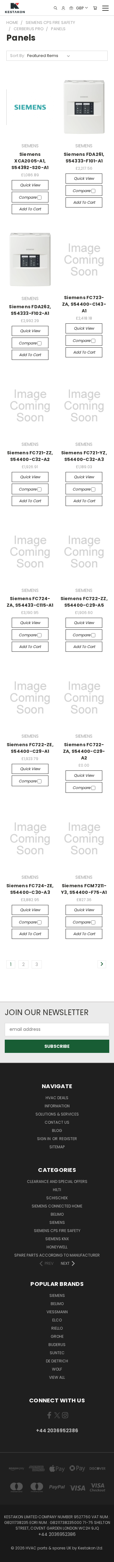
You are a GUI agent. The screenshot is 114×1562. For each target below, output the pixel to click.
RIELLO (57, 1328)
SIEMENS (57, 1222)
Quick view (30, 185)
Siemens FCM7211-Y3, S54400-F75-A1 (84, 889)
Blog (57, 1130)
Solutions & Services (57, 1114)
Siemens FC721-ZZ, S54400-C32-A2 (30, 456)
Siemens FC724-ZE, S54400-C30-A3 (30, 889)
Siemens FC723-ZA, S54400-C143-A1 (84, 304)
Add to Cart (30, 209)
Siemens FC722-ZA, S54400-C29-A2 (84, 751)
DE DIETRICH (57, 1361)
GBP (80, 7)
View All (57, 1377)
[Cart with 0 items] (95, 8)
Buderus (57, 1344)
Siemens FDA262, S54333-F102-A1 (30, 310)
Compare (28, 197)
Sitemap (57, 1147)
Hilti (57, 1189)
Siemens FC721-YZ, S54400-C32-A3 (84, 456)
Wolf (57, 1369)
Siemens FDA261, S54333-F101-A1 (84, 157)
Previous (9, 1555)
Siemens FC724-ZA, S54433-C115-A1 (30, 601)
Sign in (44, 1138)
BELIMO (57, 1214)
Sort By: (17, 56)
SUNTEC (57, 1352)
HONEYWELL (57, 1247)
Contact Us (57, 1122)
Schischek (57, 1198)
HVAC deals (57, 1097)
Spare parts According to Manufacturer (57, 1255)
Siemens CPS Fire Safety (57, 1230)
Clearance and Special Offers (57, 1181)
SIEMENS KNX (57, 1238)
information (57, 1106)
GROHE (57, 1336)
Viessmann (57, 1312)
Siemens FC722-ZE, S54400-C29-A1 (30, 747)
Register (68, 1138)
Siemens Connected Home (57, 1206)
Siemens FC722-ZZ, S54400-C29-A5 (84, 601)
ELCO (57, 1320)
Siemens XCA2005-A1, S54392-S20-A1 (29, 161)
